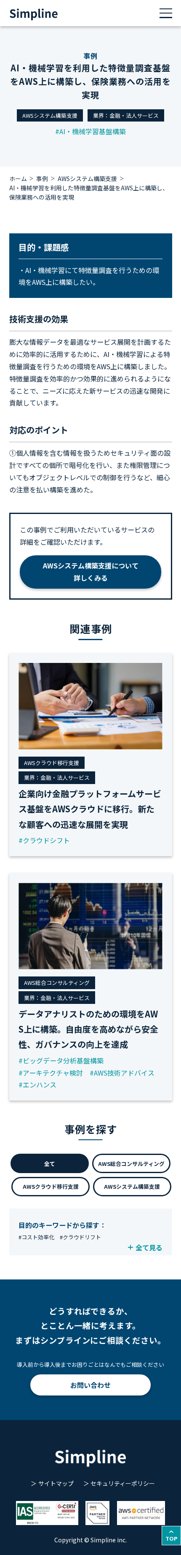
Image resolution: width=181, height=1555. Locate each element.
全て (49, 1164)
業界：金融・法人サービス (126, 115)
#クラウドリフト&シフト (49, 1248)
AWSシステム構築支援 (49, 115)
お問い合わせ (90, 1385)
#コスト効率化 (36, 1237)
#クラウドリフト (80, 1237)
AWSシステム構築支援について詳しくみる (90, 571)
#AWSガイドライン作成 (114, 1248)
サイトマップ (55, 1483)
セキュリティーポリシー (122, 1483)
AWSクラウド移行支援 (51, 1186)
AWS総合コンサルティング (131, 1164)
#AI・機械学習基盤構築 (90, 131)
